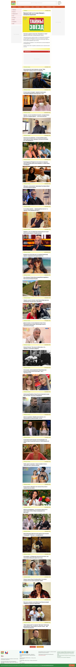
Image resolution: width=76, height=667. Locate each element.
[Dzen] (27, 652)
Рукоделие (48, 6)
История (37, 6)
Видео (26, 10)
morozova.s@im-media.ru (42, 655)
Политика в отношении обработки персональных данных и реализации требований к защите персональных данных (65, 652)
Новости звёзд (27, 67)
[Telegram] (25, 652)
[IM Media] (6, 652)
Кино (33, 6)
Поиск (59, 4)
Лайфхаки (14, 6)
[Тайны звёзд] (23, 10)
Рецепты (19, 6)
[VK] (20, 652)
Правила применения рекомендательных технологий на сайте (65, 654)
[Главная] (2, 652)
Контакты (59, 2)
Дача (54, 6)
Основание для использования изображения (63, 657)
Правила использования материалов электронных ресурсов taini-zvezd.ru (66, 656)
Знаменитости (26, 6)
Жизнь (43, 6)
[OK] (23, 652)
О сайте (59, 1)
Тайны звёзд (13, 3)
